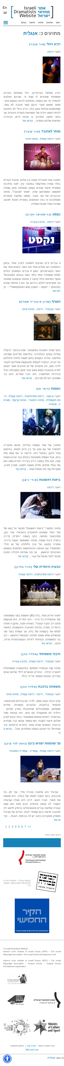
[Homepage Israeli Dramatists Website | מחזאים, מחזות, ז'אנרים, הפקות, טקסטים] (32, 12)
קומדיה (33, 750)
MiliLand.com (32, 1049)
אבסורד (49, 309)
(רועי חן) (43, 388)
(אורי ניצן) (30, 479)
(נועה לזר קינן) (15, 743)
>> (29, 826)
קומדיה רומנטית (19, 750)
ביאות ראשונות (49, 479)
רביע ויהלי (53, 44)
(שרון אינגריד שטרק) (35, 301)
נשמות (55, 388)
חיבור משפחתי (49, 654)
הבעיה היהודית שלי (46, 567)
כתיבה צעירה (37, 221)
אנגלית (30, 33)
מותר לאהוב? (50, 131)
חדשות (32, 22)
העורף (56, 301)
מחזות (40, 22)
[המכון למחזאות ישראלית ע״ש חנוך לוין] (32, 857)
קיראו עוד (27, 120)
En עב (5, 10)
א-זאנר (49, 396)
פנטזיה (53, 404)
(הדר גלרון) (23, 566)
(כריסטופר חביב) (39, 214)
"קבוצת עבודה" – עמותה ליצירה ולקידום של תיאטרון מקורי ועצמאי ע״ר (17, 883)
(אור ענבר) (37, 44)
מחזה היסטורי (36, 400)
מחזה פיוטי (31, 138)
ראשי (58, 22)
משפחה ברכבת (49, 686)
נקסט (56, 214)
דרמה (50, 51)
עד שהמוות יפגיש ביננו (44, 743)
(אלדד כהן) (29, 654)
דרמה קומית (46, 138)
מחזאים (49, 22)
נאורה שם (31, 1046)
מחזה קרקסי (18, 400)
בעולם (23, 22)
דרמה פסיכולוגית (34, 396)
